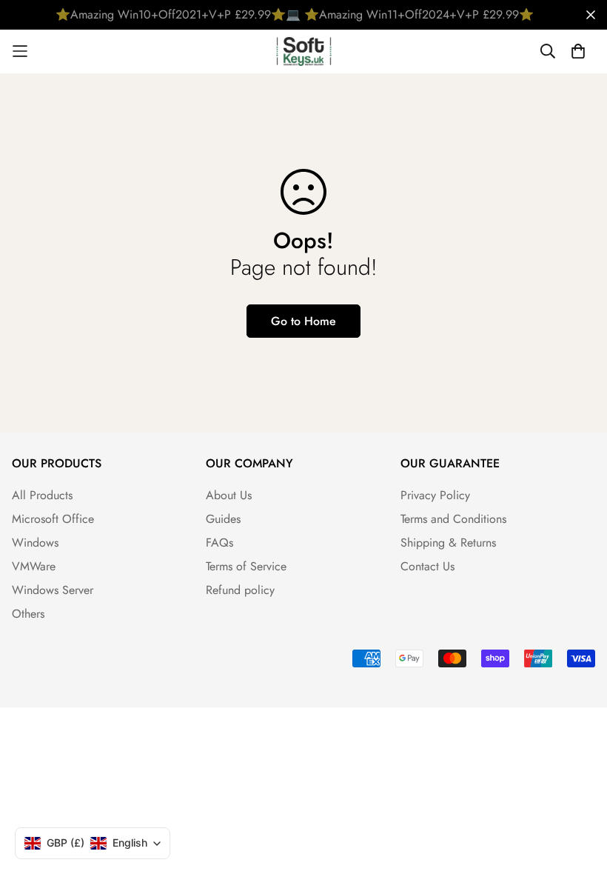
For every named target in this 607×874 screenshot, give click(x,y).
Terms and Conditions (453, 518)
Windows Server (52, 589)
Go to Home (303, 321)
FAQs (219, 542)
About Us (229, 495)
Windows (35, 542)
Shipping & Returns (448, 542)
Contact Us (427, 566)
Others (28, 613)
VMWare (34, 566)
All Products (42, 495)
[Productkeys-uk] (304, 51)
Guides (223, 518)
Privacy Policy (435, 495)
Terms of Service (246, 566)
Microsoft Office (53, 518)
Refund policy (240, 589)
